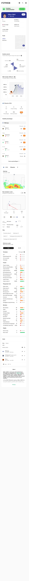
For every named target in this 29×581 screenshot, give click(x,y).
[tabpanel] (14, 353)
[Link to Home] (5, 3)
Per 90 (19, 248)
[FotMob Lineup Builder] (14, 9)
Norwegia (6, 24)
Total (8, 248)
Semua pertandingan (13, 161)
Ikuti (23, 14)
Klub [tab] (3, 343)
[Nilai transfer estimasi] (15, 76)
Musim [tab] (7, 343)
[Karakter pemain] (21, 55)
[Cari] (22, 3)
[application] (16, 89)
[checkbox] (22, 193)
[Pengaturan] (26, 3)
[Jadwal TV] (19, 3)
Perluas (14, 384)
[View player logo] (5, 16)
